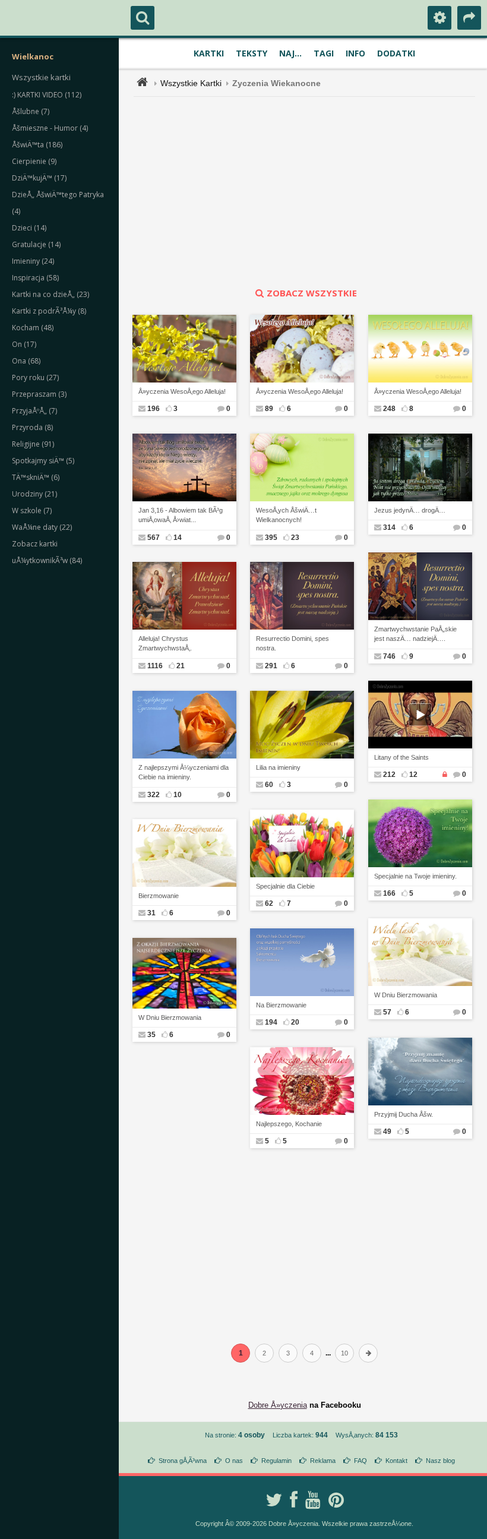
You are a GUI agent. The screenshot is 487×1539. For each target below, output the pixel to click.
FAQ (360, 1460)
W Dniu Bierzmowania (405, 994)
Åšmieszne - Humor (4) (50, 128)
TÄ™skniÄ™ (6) (35, 477)
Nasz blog (440, 1460)
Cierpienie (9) (34, 161)
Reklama (323, 1460)
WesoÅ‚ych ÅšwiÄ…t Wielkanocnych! (286, 515)
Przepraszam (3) (39, 394)
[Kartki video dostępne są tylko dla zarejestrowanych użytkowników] (444, 774)
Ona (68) (26, 361)
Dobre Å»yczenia (277, 1405)
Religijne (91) (33, 444)
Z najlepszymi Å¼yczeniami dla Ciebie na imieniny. (183, 772)
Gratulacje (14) (36, 244)
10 (344, 1353)
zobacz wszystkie (312, 293)
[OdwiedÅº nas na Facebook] (294, 1500)
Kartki (209, 53)
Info (355, 53)
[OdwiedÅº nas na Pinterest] (336, 1500)
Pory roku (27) (35, 377)
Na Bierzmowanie (281, 1005)
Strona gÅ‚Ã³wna (183, 1460)
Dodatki (396, 53)
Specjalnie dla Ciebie (285, 886)
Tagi (324, 53)
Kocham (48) (32, 328)
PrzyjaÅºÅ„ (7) (34, 411)
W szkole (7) (32, 510)
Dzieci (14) (29, 228)
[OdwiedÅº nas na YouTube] (313, 1500)
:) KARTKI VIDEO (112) (46, 95)
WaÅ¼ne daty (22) (42, 527)
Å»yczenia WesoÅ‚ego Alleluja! (182, 391)
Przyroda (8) (32, 427)
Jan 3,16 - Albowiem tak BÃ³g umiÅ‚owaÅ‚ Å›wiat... (180, 515)
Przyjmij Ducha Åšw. (403, 1114)
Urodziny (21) (34, 494)
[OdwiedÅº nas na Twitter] (274, 1500)
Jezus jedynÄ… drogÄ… (409, 510)
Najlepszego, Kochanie (289, 1123)
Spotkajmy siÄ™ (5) (43, 461)
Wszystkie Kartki (191, 83)
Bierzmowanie (158, 895)
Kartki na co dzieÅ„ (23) (50, 294)
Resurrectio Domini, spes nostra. (292, 643)
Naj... (290, 53)
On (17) (24, 344)
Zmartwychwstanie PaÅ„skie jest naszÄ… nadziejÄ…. (415, 634)
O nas (234, 1460)
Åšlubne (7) (30, 111)
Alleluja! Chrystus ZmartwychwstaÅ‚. (165, 643)
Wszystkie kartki (41, 77)
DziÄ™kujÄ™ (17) (39, 178)
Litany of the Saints (401, 757)
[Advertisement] (311, 192)
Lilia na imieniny (278, 767)
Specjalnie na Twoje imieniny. (415, 876)
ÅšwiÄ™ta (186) (37, 145)
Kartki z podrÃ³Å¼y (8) (49, 311)
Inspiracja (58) (35, 278)
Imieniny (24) (33, 261)
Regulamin (276, 1460)
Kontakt (396, 1460)
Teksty (251, 53)
